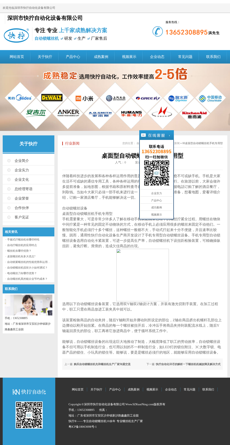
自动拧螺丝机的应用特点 (22, 245)
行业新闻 (72, 143)
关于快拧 (45, 57)
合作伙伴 (22, 208)
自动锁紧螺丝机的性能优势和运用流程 (30, 262)
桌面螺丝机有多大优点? (21, 256)
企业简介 (22, 161)
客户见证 (22, 217)
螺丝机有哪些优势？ (19, 250)
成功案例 (156, 207)
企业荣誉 (22, 198)
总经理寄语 (24, 189)
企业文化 (22, 179)
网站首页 (17, 57)
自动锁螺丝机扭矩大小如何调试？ (27, 267)
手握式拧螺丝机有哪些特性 (23, 239)
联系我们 (213, 57)
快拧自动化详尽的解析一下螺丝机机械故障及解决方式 (188, 364)
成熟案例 (101, 57)
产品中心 (73, 57)
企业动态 (157, 57)
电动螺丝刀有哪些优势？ (22, 273)
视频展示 (129, 57)
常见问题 (185, 57)
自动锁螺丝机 (97, 421)
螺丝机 (126, 421)
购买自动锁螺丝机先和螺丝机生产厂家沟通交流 (102, 364)
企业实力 (22, 170)
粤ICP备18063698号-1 (83, 426)
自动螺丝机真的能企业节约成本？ (27, 278)
